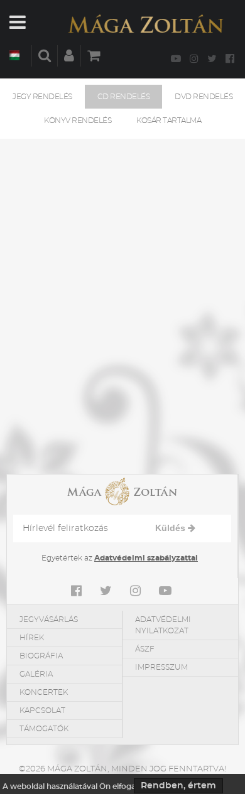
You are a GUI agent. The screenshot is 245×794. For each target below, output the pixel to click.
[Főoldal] (145, 23)
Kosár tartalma (168, 120)
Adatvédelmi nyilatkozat (163, 625)
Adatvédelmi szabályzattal (146, 558)
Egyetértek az (119, 558)
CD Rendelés (123, 96)
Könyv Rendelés (77, 120)
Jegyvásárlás (48, 619)
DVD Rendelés (203, 96)
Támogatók (43, 728)
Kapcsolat (42, 710)
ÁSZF (145, 649)
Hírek (31, 637)
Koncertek (43, 692)
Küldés (171, 528)
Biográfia (41, 656)
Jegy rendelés (42, 96)
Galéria (36, 674)
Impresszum (161, 667)
